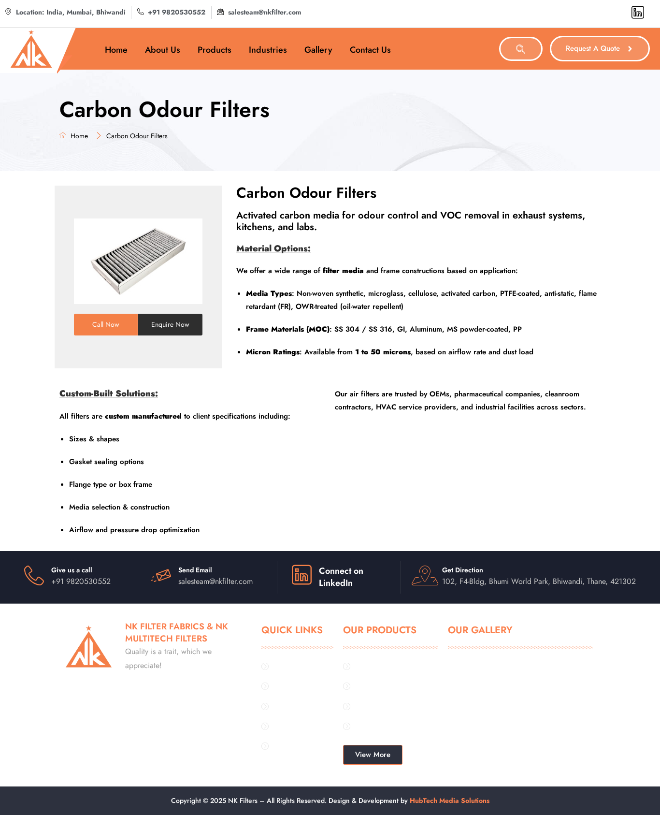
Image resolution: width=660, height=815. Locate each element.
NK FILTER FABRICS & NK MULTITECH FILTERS (176, 632)
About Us (162, 50)
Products (214, 50)
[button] (521, 49)
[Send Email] (161, 575)
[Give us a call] (34, 575)
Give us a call (71, 570)
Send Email (195, 570)
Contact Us (370, 50)
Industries (268, 50)
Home (116, 50)
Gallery (318, 50)
